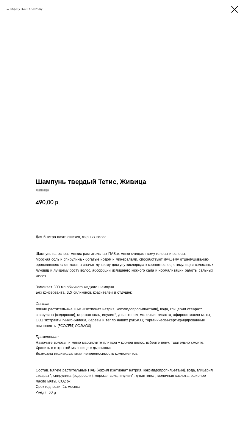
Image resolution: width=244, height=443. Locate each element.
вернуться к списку (26, 8)
